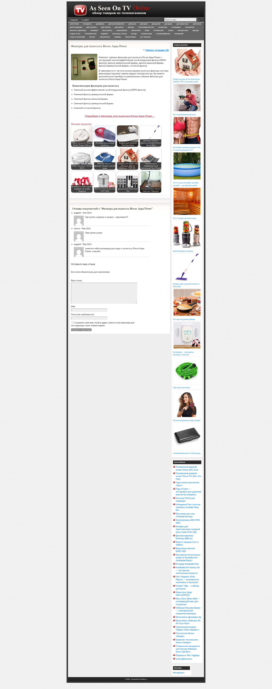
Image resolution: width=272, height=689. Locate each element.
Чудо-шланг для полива (181, 387)
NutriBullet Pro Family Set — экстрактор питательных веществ (188, 570)
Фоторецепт (179, 672)
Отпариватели (90, 34)
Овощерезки (183, 30)
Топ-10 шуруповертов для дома (184, 114)
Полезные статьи (119, 34)
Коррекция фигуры (146, 27)
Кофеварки (189, 27)
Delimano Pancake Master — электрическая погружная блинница (188, 611)
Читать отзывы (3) (157, 50)
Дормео (131, 27)
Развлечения (146, 34)
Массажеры (107, 30)
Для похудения (76, 27)
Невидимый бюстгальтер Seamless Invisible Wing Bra (188, 507)
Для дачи (143, 24)
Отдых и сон (75, 34)
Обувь (170, 30)
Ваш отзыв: (76, 280)
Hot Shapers (145, 37)
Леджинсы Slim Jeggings (188, 655)
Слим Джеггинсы (184, 659)
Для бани (132, 24)
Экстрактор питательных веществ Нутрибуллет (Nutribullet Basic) (188, 557)
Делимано (100, 24)
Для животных (183, 24)
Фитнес (92, 37)
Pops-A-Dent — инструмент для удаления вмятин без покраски (188, 492)
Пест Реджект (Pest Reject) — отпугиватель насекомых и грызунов (187, 579)
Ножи (147, 30)
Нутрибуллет (159, 30)
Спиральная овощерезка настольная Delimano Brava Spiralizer (188, 649)
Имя (73, 306)
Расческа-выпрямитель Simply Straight (186, 420)
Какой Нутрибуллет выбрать (183, 251)
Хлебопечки (105, 37)
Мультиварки (122, 30)
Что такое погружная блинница (184, 319)
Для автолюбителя (116, 24)
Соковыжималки (163, 34)
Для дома (168, 24)
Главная (73, 19)
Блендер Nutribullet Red (187, 564)
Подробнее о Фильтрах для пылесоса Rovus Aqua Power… (120, 116)
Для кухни (197, 24)
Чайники (117, 37)
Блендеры (87, 24)
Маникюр (94, 30)
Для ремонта (91, 27)
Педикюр (104, 34)
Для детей (156, 24)
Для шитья (119, 27)
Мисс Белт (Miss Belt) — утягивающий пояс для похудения (188, 601)
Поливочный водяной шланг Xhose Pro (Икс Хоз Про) (188, 476)
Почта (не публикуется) (82, 314)
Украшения (178, 34)
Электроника (130, 37)
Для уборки (105, 27)
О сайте (85, 19)
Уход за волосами (77, 37)
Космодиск (176, 27)
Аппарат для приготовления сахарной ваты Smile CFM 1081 (188, 529)
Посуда (134, 34)
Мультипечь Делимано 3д (188, 617)
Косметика (163, 27)
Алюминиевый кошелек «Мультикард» (187, 453)
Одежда (195, 30)
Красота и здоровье (78, 30)
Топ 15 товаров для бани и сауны (184, 218)
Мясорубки (135, 30)
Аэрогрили (74, 24)
